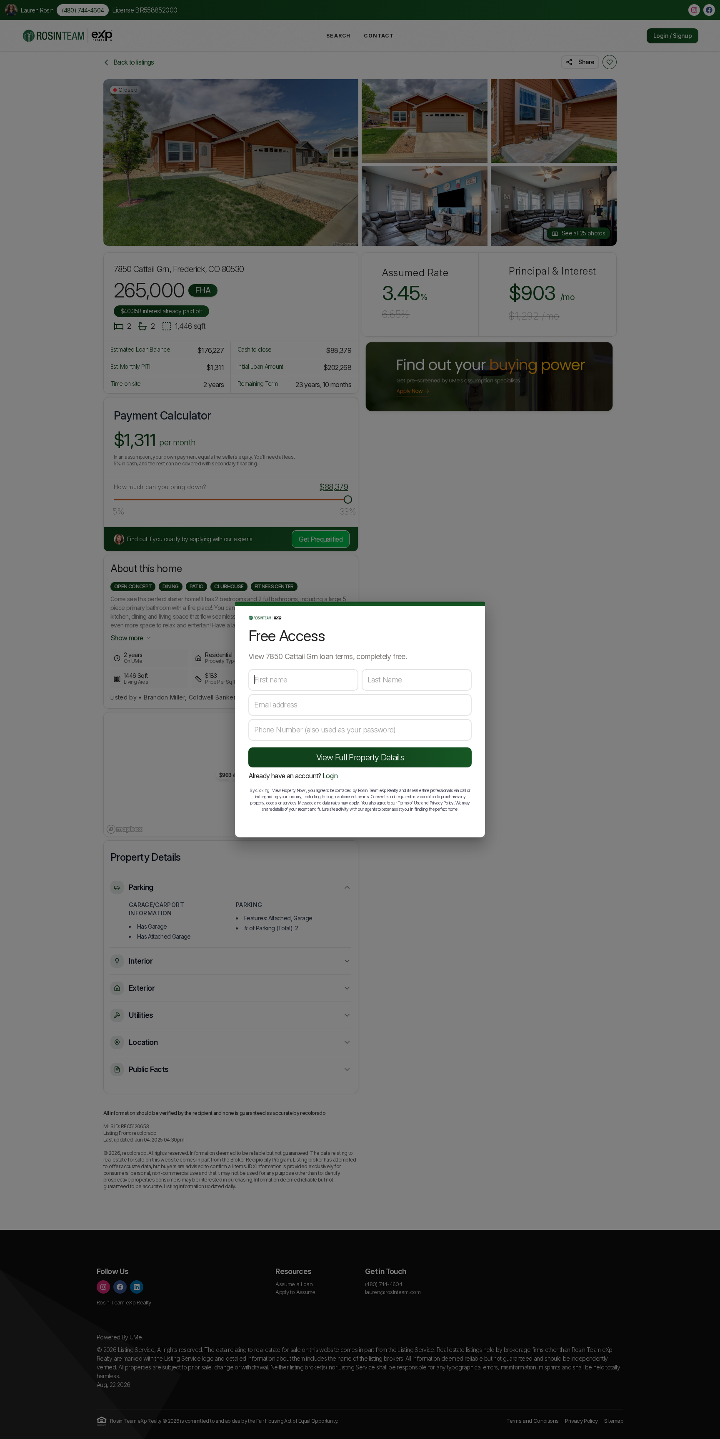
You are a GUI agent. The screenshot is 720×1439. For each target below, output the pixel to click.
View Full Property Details (360, 757)
